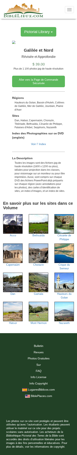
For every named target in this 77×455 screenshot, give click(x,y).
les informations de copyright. (47, 446)
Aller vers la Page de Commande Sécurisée (38, 81)
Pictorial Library (37, 32)
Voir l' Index (38, 144)
